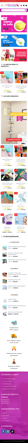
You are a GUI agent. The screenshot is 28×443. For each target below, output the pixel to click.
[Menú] (2, 5)
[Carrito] (26, 5)
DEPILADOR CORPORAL (7, 228)
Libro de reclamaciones (9, 389)
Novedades (6, 415)
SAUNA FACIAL (21, 206)
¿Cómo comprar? (7, 381)
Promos (5, 418)
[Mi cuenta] (21, 5)
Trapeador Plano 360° (7, 206)
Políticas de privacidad (9, 379)
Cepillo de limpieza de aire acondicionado (7, 184)
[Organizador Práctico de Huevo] (21, 175)
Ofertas (5, 413)
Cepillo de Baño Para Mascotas (7, 86)
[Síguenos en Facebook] (3, 432)
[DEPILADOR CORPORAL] (7, 219)
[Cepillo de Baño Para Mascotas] (7, 77)
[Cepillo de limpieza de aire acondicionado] (7, 175)
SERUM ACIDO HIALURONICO (21, 228)
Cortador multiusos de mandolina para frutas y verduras (21, 87)
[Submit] (25, 10)
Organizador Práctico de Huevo (21, 184)
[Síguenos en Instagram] (8, 432)
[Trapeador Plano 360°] (7, 197)
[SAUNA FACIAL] (21, 197)
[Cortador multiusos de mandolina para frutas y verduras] (21, 77)
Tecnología (6, 420)
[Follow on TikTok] (12, 432)
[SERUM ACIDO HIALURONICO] (21, 219)
